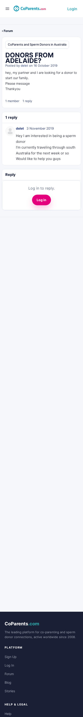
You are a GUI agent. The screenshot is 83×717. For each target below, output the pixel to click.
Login (72, 8)
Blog (8, 682)
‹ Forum (7, 31)
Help (8, 714)
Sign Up (11, 657)
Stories (10, 691)
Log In (9, 665)
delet (24, 65)
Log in (41, 200)
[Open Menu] (7, 8)
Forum (9, 674)
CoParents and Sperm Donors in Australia (37, 44)
